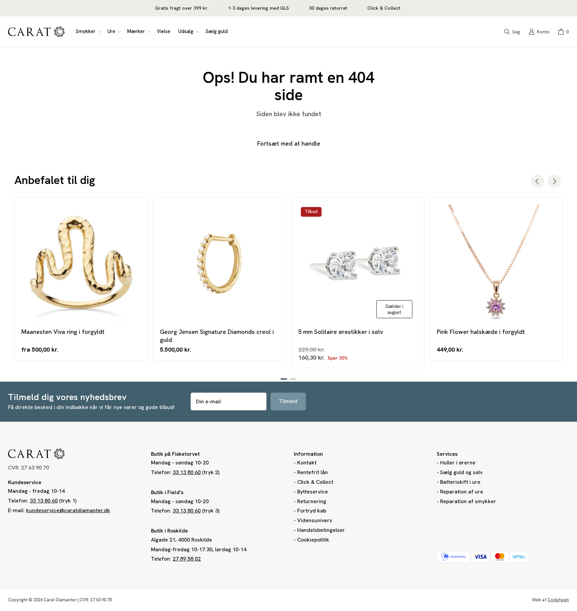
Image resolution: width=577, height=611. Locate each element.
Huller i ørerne (457, 462)
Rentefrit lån (312, 472)
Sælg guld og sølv (461, 472)
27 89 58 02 (187, 558)
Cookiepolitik (313, 539)
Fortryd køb (311, 510)
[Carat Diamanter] (36, 31)
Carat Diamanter (60, 600)
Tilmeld (288, 401)
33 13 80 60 (44, 500)
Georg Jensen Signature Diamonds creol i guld (217, 335)
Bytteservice (312, 491)
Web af (550, 600)
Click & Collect (315, 481)
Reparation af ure (461, 491)
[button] (87, 31)
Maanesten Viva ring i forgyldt (63, 332)
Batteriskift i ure (460, 481)
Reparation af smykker (468, 501)
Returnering (311, 501)
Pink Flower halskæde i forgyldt (481, 332)
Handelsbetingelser (321, 530)
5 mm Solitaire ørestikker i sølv (340, 332)
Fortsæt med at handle (288, 143)
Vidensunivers (314, 520)
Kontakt (307, 462)
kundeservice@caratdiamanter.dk (68, 510)
